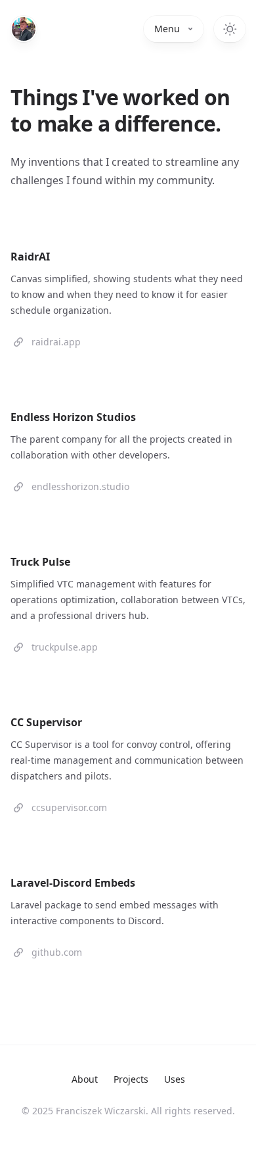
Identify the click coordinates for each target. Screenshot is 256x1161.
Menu (167, 28)
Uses (174, 1079)
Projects (131, 1079)
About (85, 1079)
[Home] (23, 29)
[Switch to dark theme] (229, 29)
